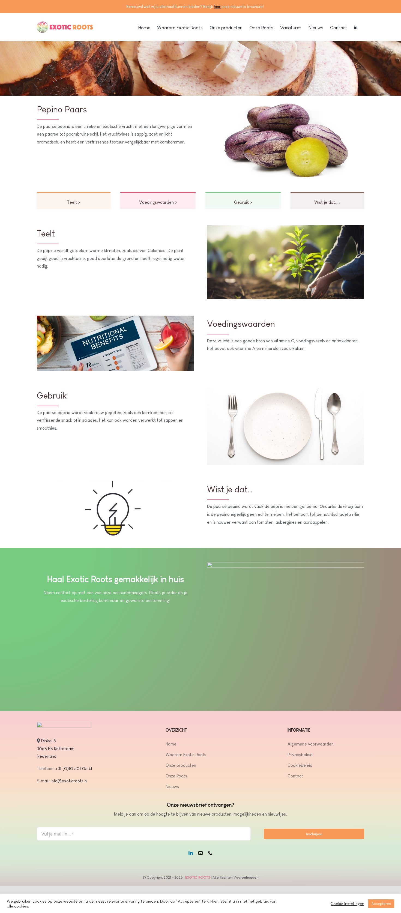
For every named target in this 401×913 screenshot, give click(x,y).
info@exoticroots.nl (69, 781)
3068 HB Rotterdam (55, 748)
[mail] (200, 853)
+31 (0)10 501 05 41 (74, 768)
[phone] (210, 853)
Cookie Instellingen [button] (347, 904)
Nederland (46, 756)
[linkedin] (190, 853)
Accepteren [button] (381, 904)
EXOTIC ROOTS (197, 877)
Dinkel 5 (48, 740)
